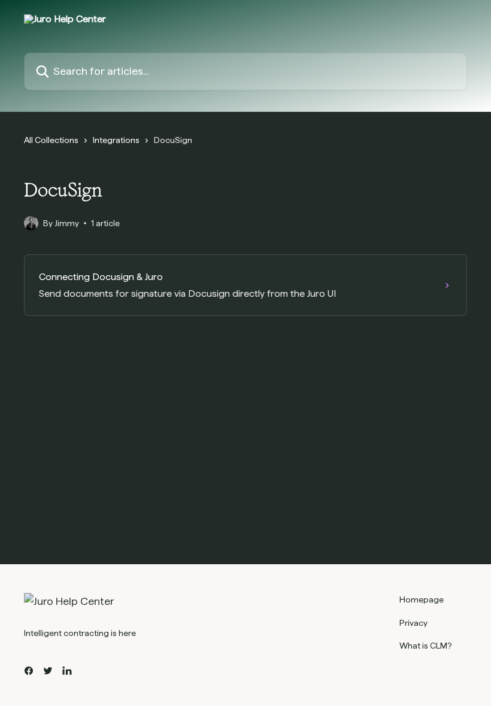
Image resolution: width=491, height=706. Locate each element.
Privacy (413, 623)
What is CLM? (425, 645)
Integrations (116, 140)
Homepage (421, 599)
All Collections (51, 140)
